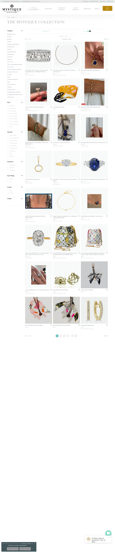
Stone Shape (10, 175)
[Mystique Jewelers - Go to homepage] (13, 9)
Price (8, 102)
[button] (85, 1)
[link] (10, 1)
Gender (9, 187)
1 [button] (58, 336)
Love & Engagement (33, 9)
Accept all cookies (25, 548)
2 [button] (60, 336)
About (97, 9)
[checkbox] (11, 106)
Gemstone (10, 161)
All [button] (76, 336)
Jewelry (48, 9)
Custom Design (61, 9)
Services (87, 9)
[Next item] (50, 201)
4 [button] (67, 336)
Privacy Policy (26, 543)
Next (105, 39)
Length (9, 198)
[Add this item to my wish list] (50, 70)
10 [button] (72, 336)
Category (10, 30)
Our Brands (76, 9)
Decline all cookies (13, 548)
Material (9, 132)
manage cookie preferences (17, 545)
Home (8, 17)
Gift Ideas (107, 8)
